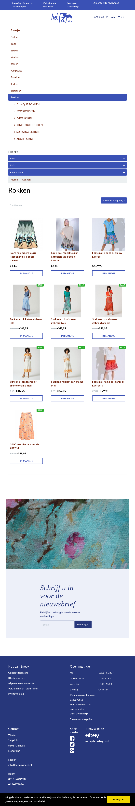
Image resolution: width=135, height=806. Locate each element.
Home (14, 179)
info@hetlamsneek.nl (20, 764)
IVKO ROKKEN (25, 118)
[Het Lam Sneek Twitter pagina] (72, 745)
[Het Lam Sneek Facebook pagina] (72, 739)
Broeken (15, 77)
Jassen (14, 63)
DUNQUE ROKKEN (28, 104)
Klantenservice (16, 677)
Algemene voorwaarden (21, 683)
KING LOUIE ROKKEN (29, 124)
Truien (14, 50)
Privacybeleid (16, 693)
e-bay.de (90, 741)
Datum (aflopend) (114, 200)
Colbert (15, 36)
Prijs (12, 165)
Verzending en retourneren (23, 688)
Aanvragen (83, 624)
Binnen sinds (16, 172)
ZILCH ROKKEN (26, 138)
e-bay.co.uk (103, 741)
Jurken (14, 83)
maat (12, 158)
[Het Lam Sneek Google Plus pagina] (72, 751)
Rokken (15, 97)
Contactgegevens (18, 672)
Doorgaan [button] (118, 799)
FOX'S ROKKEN (25, 111)
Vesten (14, 57)
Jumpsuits (16, 70)
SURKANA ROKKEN (28, 131)
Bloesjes (15, 30)
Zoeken (99, 16)
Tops (13, 43)
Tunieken (16, 90)
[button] (48, 801)
